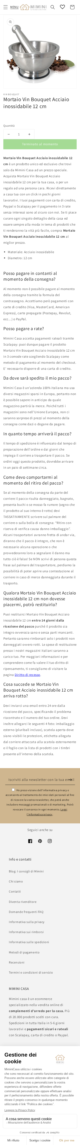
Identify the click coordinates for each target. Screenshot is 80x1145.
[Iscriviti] (70, 780)
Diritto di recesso (27, 675)
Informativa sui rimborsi (26, 932)
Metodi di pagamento (24, 952)
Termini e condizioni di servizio (31, 972)
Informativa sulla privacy (26, 922)
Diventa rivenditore (22, 902)
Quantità (9, 126)
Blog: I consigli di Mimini (26, 871)
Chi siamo (16, 881)
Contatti (15, 891)
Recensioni (16, 962)
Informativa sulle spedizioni (29, 942)
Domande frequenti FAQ (26, 912)
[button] (5, 7)
